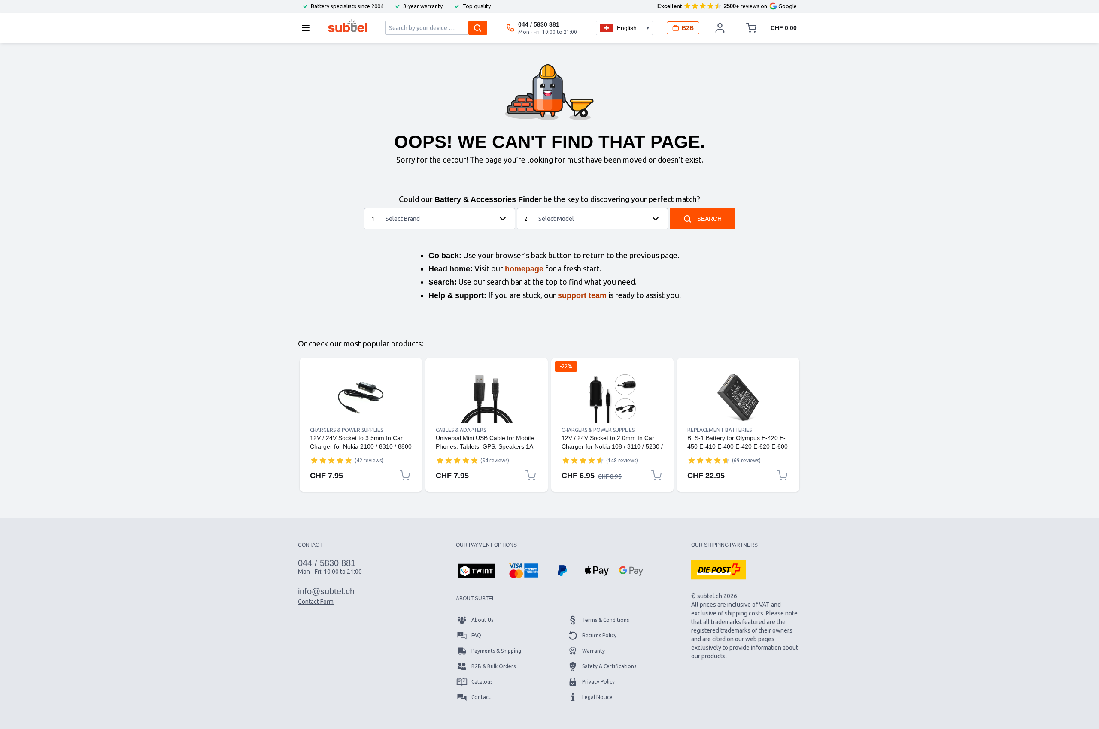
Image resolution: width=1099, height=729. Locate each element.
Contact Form (316, 601)
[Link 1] (361, 397)
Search (709, 218)
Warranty (593, 651)
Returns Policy (599, 635)
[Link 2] (486, 397)
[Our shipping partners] (718, 569)
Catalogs (481, 681)
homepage (524, 269)
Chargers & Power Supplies (346, 430)
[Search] (477, 28)
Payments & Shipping (496, 651)
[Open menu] (308, 28)
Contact (481, 697)
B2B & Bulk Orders (493, 666)
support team (582, 295)
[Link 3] (612, 397)
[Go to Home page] (347, 25)
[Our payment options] (476, 571)
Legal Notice (597, 697)
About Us (482, 620)
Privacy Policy (598, 681)
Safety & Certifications (609, 666)
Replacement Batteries (719, 430)
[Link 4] (738, 397)
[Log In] (720, 28)
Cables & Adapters (461, 430)
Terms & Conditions (605, 620)
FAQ (476, 635)
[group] (331, 460)
